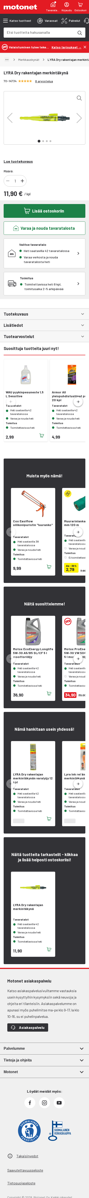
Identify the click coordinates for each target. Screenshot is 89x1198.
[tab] (47, 20)
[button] (10, 118)
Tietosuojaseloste (21, 1183)
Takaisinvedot (27, 1156)
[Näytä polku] (7, 59)
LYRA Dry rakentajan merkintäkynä (28, 907)
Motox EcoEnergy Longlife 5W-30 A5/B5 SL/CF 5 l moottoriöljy (33, 653)
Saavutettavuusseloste (25, 1170)
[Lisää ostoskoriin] (42, 435)
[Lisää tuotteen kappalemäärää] (22, 181)
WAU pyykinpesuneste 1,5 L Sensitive (25, 394)
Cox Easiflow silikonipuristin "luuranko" (33, 523)
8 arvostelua (44, 81)
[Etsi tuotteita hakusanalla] (79, 32)
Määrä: (8, 171)
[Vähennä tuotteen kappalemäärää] (8, 181)
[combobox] (39, 32)
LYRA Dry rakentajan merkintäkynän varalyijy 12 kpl (33, 778)
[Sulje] (84, 47)
